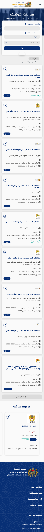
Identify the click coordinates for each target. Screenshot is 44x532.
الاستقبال (34, 18)
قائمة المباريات (23, 18)
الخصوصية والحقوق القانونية (32, 524)
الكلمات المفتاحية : (33, 24)
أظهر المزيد (20, 396)
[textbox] (21, 42)
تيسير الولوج (38, 521)
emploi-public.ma (36, 528)
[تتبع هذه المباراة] (5, 69)
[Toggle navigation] (4, 4)
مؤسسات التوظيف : (33, 33)
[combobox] (22, 37)
